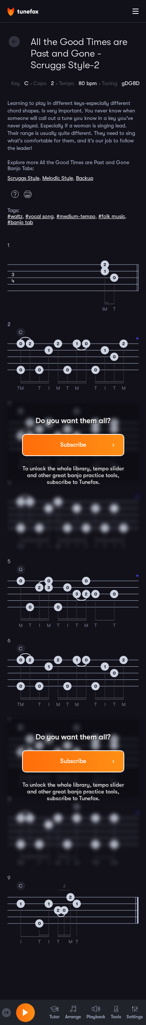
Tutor (54, 1016)
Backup (84, 178)
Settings (135, 1016)
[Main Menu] (136, 11)
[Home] (29, 12)
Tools (116, 1016)
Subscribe (73, 444)
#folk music (111, 216)
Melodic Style (57, 178)
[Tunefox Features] (13, 194)
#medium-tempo (76, 216)
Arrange (73, 1016)
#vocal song (39, 216)
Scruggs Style (23, 178)
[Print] (29, 194)
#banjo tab (20, 222)
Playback (95, 1016)
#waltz (14, 216)
